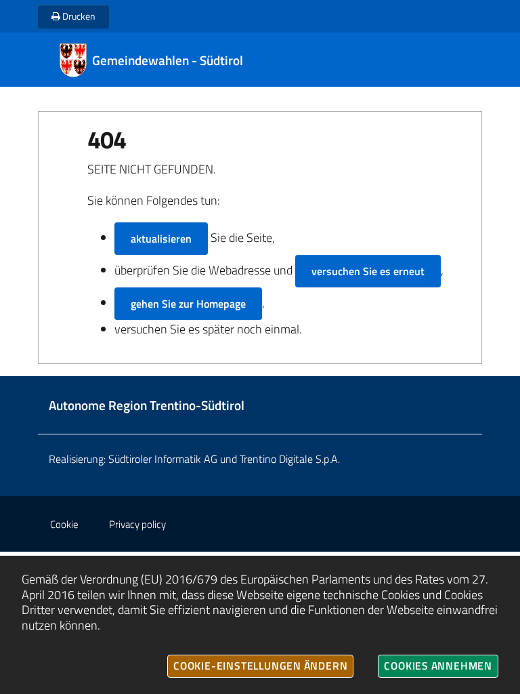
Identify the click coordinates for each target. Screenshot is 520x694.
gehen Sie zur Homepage (188, 303)
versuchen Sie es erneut (368, 271)
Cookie (64, 524)
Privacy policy (137, 524)
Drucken (77, 16)
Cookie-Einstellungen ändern (260, 665)
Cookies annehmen (438, 665)
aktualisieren (161, 238)
